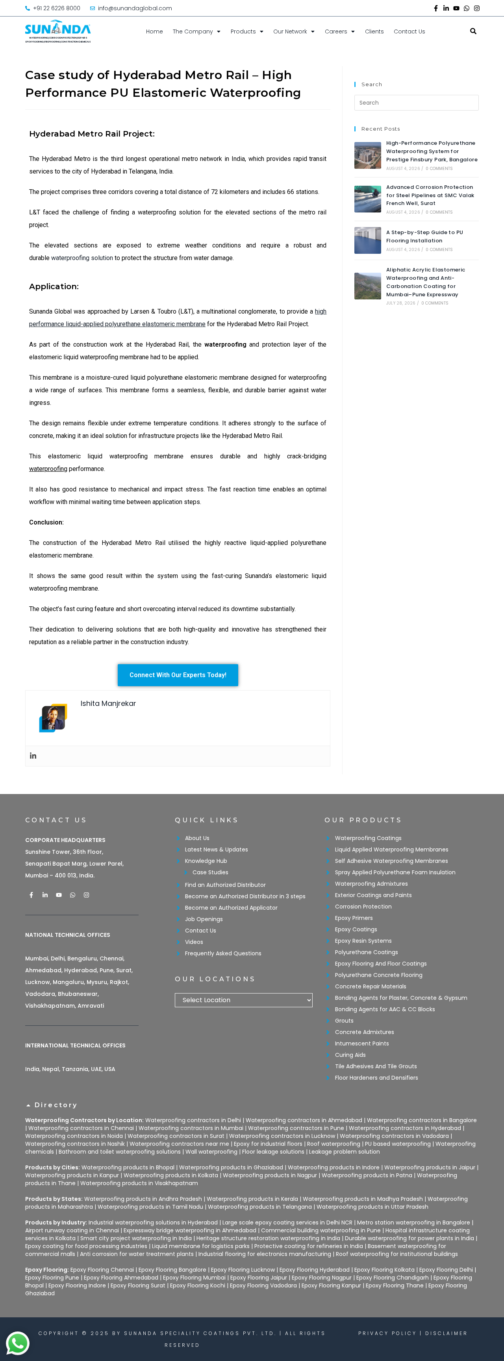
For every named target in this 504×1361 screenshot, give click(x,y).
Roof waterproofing (333, 1144)
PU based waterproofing (398, 1144)
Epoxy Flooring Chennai (102, 1270)
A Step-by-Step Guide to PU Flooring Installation (424, 236)
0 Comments (439, 169)
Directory (56, 1105)
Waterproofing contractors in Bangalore (422, 1120)
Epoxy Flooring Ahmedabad (121, 1278)
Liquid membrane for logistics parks (201, 1246)
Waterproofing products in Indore (334, 1167)
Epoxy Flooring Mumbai (194, 1278)
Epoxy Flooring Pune (52, 1278)
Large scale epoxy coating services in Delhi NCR (287, 1222)
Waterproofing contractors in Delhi (193, 1120)
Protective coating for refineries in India (308, 1246)
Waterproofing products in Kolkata (171, 1175)
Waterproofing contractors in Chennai (81, 1128)
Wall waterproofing (211, 1152)
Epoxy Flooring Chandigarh (392, 1278)
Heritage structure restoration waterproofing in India (268, 1238)
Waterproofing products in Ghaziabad (231, 1167)
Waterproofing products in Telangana (260, 1207)
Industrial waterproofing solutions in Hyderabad (153, 1222)
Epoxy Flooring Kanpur (331, 1285)
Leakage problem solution (344, 1152)
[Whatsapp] (466, 8)
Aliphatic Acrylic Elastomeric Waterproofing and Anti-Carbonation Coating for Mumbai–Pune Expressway (425, 282)
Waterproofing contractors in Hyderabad (405, 1128)
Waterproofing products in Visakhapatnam (139, 1183)
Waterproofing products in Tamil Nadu (150, 1207)
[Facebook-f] (436, 8)
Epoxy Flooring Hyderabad (315, 1270)
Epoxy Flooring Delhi (446, 1270)
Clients (374, 31)
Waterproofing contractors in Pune (296, 1128)
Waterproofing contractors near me (179, 1144)
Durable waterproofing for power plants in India (409, 1238)
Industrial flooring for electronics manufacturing (264, 1254)
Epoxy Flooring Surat (138, 1285)
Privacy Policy (387, 1333)
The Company (193, 31)
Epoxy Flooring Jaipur (258, 1278)
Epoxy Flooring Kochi (197, 1285)
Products (243, 31)
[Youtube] (456, 8)
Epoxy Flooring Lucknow (243, 1270)
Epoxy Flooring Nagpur (322, 1278)
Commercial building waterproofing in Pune (321, 1230)
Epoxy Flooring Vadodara (263, 1285)
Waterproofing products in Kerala (252, 1199)
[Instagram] (477, 8)
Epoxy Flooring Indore (77, 1285)
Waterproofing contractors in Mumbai (191, 1128)
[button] (252, 1109)
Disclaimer (446, 1333)
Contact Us (409, 31)
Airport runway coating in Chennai (72, 1230)
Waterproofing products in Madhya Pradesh (363, 1199)
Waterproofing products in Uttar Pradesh (372, 1207)
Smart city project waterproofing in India (136, 1238)
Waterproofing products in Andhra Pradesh (143, 1199)
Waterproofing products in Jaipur (429, 1167)
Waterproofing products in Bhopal (128, 1167)
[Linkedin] (33, 756)
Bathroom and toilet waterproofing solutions (120, 1152)
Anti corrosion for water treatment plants (137, 1254)
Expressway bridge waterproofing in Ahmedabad (190, 1230)
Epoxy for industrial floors (268, 1144)
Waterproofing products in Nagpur (270, 1175)
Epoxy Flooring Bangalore (172, 1270)
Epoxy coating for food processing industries (86, 1246)
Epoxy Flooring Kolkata (384, 1270)
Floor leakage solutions (273, 1152)
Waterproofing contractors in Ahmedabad (304, 1120)
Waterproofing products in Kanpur (72, 1175)
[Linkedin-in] (446, 8)
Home (154, 31)
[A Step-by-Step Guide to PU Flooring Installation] (367, 240)
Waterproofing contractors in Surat (176, 1136)
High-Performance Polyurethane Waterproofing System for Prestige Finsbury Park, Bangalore (432, 151)
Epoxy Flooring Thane (395, 1285)
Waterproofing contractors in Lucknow (282, 1136)
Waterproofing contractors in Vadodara (394, 1136)
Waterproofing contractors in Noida (74, 1136)
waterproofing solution (82, 258)
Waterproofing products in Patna (367, 1175)
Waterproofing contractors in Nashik (75, 1144)
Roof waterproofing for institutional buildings (397, 1254)
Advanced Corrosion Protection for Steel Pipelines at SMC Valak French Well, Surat (430, 195)
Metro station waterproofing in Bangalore (413, 1222)
